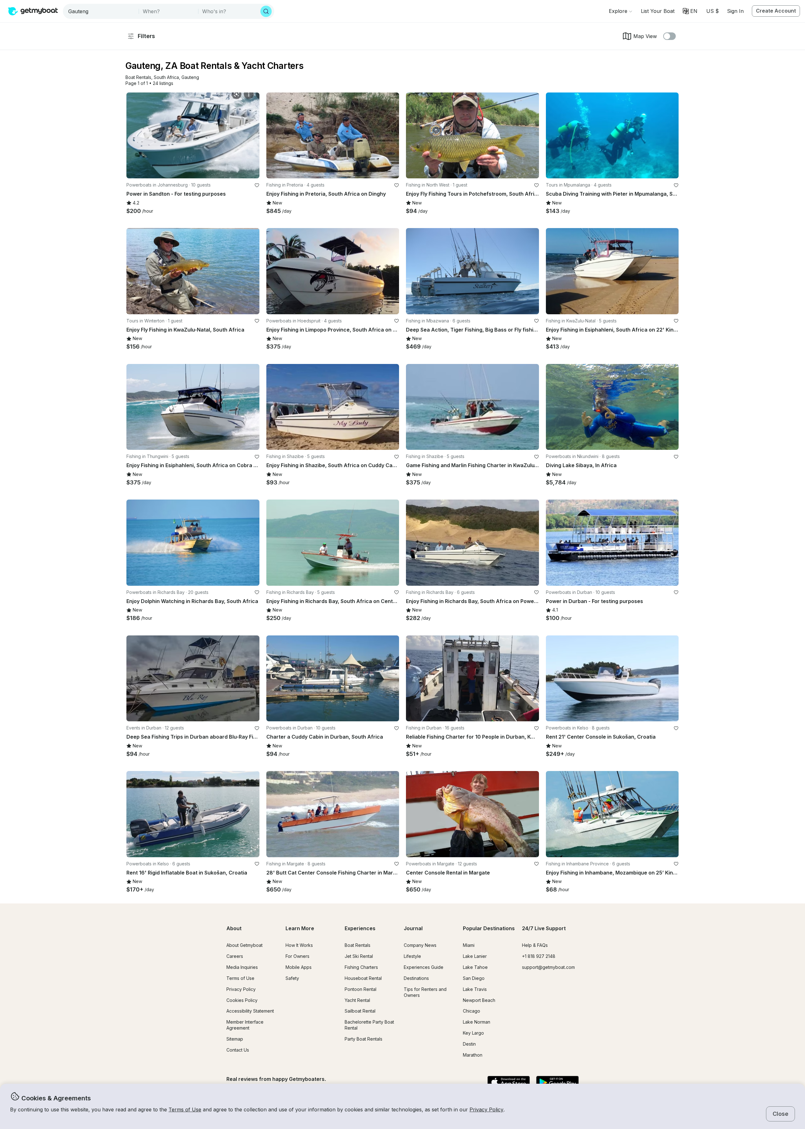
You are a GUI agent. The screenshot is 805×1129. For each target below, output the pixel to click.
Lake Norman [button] (476, 1022)
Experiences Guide (423, 967)
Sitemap (234, 1039)
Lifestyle (412, 956)
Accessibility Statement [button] (250, 1011)
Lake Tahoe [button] (475, 967)
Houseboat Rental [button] (363, 978)
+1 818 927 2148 (538, 956)
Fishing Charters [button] (361, 967)
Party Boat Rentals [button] (363, 1039)
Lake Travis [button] (475, 989)
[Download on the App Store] (508, 1083)
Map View (645, 36)
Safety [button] (292, 978)
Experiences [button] (360, 928)
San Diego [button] (474, 978)
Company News (420, 945)
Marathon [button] (472, 1055)
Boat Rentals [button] (357, 945)
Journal (413, 928)
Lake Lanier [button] (475, 956)
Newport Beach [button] (479, 1000)
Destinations (416, 978)
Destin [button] (469, 1044)
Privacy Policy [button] (486, 1109)
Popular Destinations (489, 928)
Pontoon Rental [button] (360, 989)
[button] (658, 11)
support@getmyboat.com (548, 967)
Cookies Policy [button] (242, 1000)
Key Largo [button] (473, 1033)
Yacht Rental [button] (357, 1000)
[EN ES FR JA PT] (690, 11)
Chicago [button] (471, 1011)
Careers (234, 956)
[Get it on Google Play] (557, 1083)
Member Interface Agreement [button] (245, 1025)
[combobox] (101, 11)
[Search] (266, 11)
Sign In (735, 11)
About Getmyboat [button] (244, 945)
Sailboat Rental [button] (360, 1011)
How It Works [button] (299, 945)
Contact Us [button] (237, 1050)
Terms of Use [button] (185, 1109)
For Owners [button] (297, 956)
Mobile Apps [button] (299, 967)
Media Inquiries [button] (242, 967)
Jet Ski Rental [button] (359, 956)
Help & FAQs (535, 945)
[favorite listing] (256, 185)
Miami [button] (469, 945)
